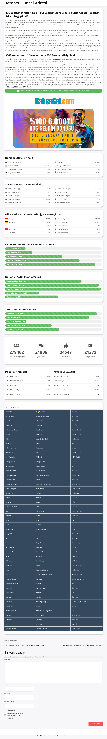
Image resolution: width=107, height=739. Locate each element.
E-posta (7, 693)
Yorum (7, 660)
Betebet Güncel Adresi (25, 3)
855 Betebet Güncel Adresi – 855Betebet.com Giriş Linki (25, 646)
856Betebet (57, 59)
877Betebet (27, 87)
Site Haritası (68, 736)
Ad (5, 685)
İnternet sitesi (9, 702)
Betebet (14, 641)
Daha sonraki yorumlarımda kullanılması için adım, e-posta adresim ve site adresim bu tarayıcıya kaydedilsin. (15, 714)
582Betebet (18, 87)
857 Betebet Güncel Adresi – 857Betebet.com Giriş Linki (82, 646)
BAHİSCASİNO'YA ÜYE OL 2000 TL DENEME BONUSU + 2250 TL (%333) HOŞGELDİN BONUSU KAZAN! (54, 91)
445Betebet (9, 87)
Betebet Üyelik (40, 736)
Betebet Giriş (51, 736)
